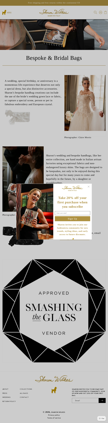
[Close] (88, 186)
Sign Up (72, 218)
